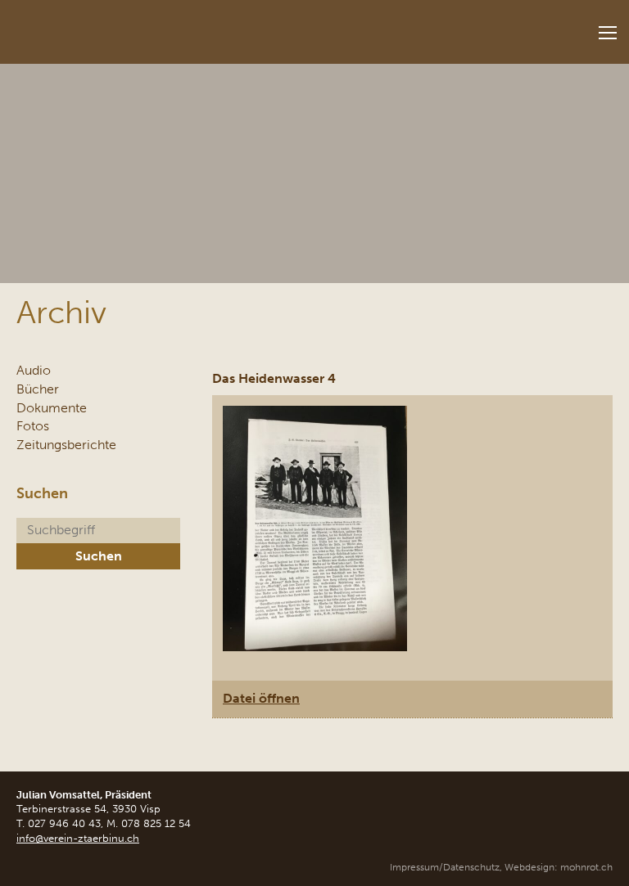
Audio (33, 370)
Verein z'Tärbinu (122, 27)
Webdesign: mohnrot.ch (559, 867)
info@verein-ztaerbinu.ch (77, 838)
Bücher (37, 389)
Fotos (32, 426)
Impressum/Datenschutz (445, 867)
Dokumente (51, 408)
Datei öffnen (261, 698)
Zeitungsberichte (66, 444)
